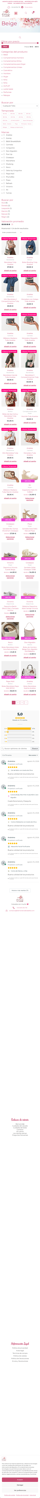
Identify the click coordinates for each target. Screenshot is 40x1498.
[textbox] (19, 106)
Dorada (4, 206)
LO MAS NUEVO (15, 120)
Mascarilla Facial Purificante (20, 846)
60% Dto (5, 120)
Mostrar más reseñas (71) (20, 890)
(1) (7, 224)
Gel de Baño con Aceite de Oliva (22, 770)
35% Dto (5, 117)
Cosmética (7, 70)
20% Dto (12, 113)
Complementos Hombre (13, 58)
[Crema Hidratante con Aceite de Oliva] (9, 822)
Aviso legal (33, 1495)
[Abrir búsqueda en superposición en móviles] (26, 13)
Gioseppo (10, 524)
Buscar (35, 748)
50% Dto (29, 117)
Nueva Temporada (28, 120)
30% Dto (28, 113)
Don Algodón (29, 642)
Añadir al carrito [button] (10, 271)
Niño (5, 83)
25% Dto (20, 113)
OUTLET (6, 86)
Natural (4, 214)
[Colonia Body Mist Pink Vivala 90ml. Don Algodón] (9, 796)
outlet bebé (8, 89)
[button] (15, 13)
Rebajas (6, 95)
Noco (10, 642)
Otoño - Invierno (7, 124)
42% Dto (21, 117)
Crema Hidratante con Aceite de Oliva (24, 822)
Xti (30, 485)
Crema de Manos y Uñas (19, 871)
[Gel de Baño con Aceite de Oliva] (9, 770)
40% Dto (13, 117)
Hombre (6, 73)
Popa (30, 524)
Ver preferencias (20, 1490)
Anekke (10, 257)
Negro (4, 217)
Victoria (10, 563)
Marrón (4, 211)
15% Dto (5, 113)
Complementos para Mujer (14, 64)
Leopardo (5, 208)
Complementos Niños (12, 61)
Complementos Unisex (12, 67)
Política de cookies (9, 1495)
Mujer (5, 77)
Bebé (5, 55)
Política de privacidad (22, 1495)
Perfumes (7, 92)
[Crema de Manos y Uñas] (9, 871)
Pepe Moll (10, 681)
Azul (3, 203)
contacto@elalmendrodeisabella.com (21, 911)
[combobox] (20, 106)
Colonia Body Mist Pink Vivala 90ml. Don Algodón (24, 796)
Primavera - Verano (26, 124)
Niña (5, 80)
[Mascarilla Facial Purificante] (9, 846)
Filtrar (5, 46)
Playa (16, 124)
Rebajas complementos (16, 127)
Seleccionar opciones (29, 499)
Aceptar (20, 1480)
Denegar (20, 1485)
